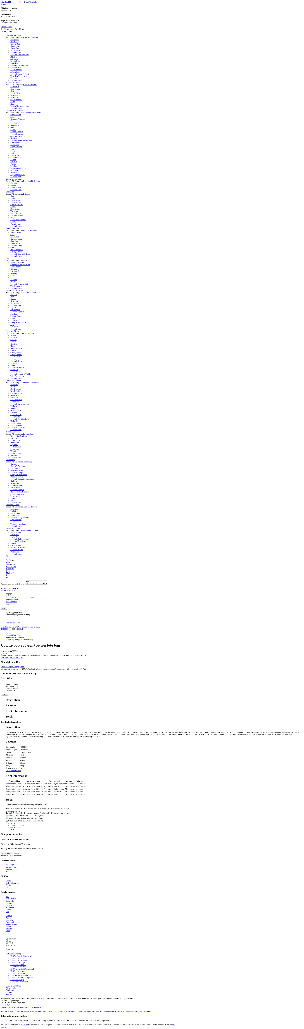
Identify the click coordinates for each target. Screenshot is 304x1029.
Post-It (12, 102)
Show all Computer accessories (22, 479)
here (173, 1025)
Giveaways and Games (14, 290)
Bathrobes (14, 370)
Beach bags (14, 42)
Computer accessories (18, 475)
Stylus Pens (14, 537)
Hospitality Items (16, 250)
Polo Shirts (14, 145)
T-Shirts (9, 905)
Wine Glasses (15, 213)
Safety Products (16, 513)
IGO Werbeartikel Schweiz (20, 975)
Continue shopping (13, 623)
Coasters (13, 344)
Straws (13, 359)
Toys (12, 325)
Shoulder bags (15, 67)
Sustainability (11, 867)
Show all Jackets (16, 134)
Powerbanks (10, 922)
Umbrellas (14, 421)
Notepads (14, 95)
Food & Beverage (12, 228)
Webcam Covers (16, 477)
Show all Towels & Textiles (20, 374)
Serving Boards (16, 252)
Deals (8, 562)
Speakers (13, 498)
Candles (13, 340)
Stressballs (14, 320)
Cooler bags (14, 46)
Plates (12, 365)
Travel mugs (15, 200)
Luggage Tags (15, 72)
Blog (8, 575)
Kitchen (13, 346)
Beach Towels (15, 389)
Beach (12, 387)
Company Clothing (17, 119)
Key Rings (14, 303)
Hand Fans (14, 125)
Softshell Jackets (16, 132)
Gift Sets (13, 269)
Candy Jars (14, 237)
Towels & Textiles (17, 367)
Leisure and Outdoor (13, 380)
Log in (9, 604)
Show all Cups (15, 202)
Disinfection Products (18, 436)
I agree (3, 1027)
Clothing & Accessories (14, 110)
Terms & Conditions (13, 986)
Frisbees (13, 406)
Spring (12, 277)
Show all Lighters (17, 312)
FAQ (8, 577)
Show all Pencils (16, 550)
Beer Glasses (15, 209)
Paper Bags (14, 63)
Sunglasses (14, 157)
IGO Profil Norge (17, 980)
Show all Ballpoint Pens (19, 539)
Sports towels (15, 372)
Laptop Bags (15, 61)
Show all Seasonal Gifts (19, 284)
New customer (11, 602)
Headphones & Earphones (20, 492)
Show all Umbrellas (17, 428)
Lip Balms (14, 445)
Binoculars (14, 398)
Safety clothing (16, 147)
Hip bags (13, 57)
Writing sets (14, 552)
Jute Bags (14, 59)
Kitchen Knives (16, 355)
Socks (12, 153)
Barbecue (14, 385)
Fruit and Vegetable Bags (19, 55)
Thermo (13, 222)
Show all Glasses (16, 215)
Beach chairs (15, 391)
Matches (13, 314)
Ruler (12, 104)
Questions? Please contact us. (12, 658)
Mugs (12, 217)
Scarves (13, 149)
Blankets (13, 337)
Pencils (13, 543)
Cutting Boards (16, 352)
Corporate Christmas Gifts (20, 265)
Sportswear (14, 155)
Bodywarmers (15, 115)
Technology (10, 460)
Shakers (13, 198)
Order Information (12, 883)
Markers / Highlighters (18, 541)
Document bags (16, 50)
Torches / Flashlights (18, 524)
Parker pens (14, 535)
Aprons (13, 335)
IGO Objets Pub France (19, 967)
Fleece (12, 121)
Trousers (13, 162)
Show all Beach (16, 393)
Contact (9, 885)
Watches (13, 166)
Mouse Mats (15, 93)
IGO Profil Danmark (18, 965)
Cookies (13, 247)
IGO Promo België (17, 958)
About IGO (10, 865)
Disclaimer (10, 990)
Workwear (14, 170)
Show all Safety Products (19, 518)
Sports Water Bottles (18, 220)
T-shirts (13, 160)
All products (10, 556)
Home (8, 633)
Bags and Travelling (13, 35)
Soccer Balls (15, 417)
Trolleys (13, 78)
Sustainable (10, 564)
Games (13, 299)
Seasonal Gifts (15, 271)
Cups (12, 196)
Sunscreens (14, 449)
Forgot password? (12, 599)
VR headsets (15, 488)
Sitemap (9, 994)
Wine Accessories (17, 376)
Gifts (7, 258)
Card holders (15, 89)
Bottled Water (15, 232)
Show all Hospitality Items (20, 254)
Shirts (12, 151)
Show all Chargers (17, 473)
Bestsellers (10, 569)
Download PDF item (13, 771)
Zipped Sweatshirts (17, 175)
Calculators (14, 87)
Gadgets (13, 481)
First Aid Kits (15, 440)
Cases (12, 91)
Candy (12, 235)
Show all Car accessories (19, 404)
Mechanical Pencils (17, 548)
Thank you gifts (16, 286)
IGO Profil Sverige (17, 962)
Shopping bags (11, 924)
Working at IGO (12, 869)
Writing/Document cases (19, 106)
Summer (13, 280)
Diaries (13, 185)
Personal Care (11, 432)
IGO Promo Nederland (19, 982)
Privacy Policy (11, 988)
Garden (13, 408)
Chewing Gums (16, 239)
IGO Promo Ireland (13, 954)
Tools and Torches (12, 505)
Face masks (14, 438)
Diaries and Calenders (14, 179)
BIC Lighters (15, 310)
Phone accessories (17, 494)
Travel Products (16, 70)
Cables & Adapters (17, 466)
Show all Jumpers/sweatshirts (21, 140)
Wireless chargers (17, 470)
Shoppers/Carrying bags (19, 65)
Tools (12, 522)
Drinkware (10, 192)
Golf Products (15, 410)
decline (25, 1025)
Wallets (13, 164)
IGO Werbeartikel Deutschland (22, 969)
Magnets (13, 363)
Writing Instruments (13, 528)
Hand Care (14, 443)
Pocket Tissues (15, 447)
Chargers (13, 464)
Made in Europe (12, 573)
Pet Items (13, 413)
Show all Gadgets (17, 490)
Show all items (15, 80)
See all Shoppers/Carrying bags (12, 667)
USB (12, 500)
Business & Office (12, 82)
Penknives (14, 511)
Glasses (13, 207)
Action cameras (16, 483)
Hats (12, 127)
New (8, 571)
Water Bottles (15, 224)
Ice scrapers (14, 509)
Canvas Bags (15, 44)
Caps (12, 117)
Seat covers (14, 402)
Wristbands (14, 172)
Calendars (14, 183)
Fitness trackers (16, 485)
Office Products (16, 100)
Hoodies (13, 138)
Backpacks (14, 40)
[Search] (24, 584)
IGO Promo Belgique (18, 960)
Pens (7, 897)
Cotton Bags (15, 48)
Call (21, 629)
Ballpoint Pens (15, 533)
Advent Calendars (17, 262)
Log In (9, 595)
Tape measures (15, 520)
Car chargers (15, 468)
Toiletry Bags (15, 453)
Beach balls (14, 395)
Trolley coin (14, 327)
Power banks (15, 496)
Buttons (13, 297)
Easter (12, 275)
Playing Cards (15, 316)
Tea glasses (14, 211)
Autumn (13, 273)
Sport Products (15, 415)
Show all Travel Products (19, 74)
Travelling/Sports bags (18, 76)
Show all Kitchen (17, 361)
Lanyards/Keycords (17, 305)
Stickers (13, 318)
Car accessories (16, 400)
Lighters (13, 307)
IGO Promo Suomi (17, 973)
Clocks (13, 342)
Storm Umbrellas (16, 425)
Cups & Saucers (16, 205)
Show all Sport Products (19, 419)
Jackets (13, 130)
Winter (12, 282)
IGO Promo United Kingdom (21, 977)
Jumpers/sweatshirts (17, 136)
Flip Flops (14, 123)
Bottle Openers (16, 348)
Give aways (14, 301)
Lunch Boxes (15, 357)
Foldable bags (15, 52)
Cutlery (13, 350)
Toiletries (13, 451)
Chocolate (14, 241)
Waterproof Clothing (18, 168)
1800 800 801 (6, 629)
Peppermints (15, 243)
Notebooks (14, 97)
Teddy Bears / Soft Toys (19, 322)
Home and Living (12, 331)
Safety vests (14, 515)
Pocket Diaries (15, 187)
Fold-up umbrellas (17, 423)
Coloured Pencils (16, 545)
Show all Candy (16, 245)
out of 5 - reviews (14, 2)
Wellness (13, 455)
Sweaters (9, 929)
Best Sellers (28, 627)
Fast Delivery (15, 267)
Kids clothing (15, 142)
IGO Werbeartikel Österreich (21, 956)
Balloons (13, 295)
